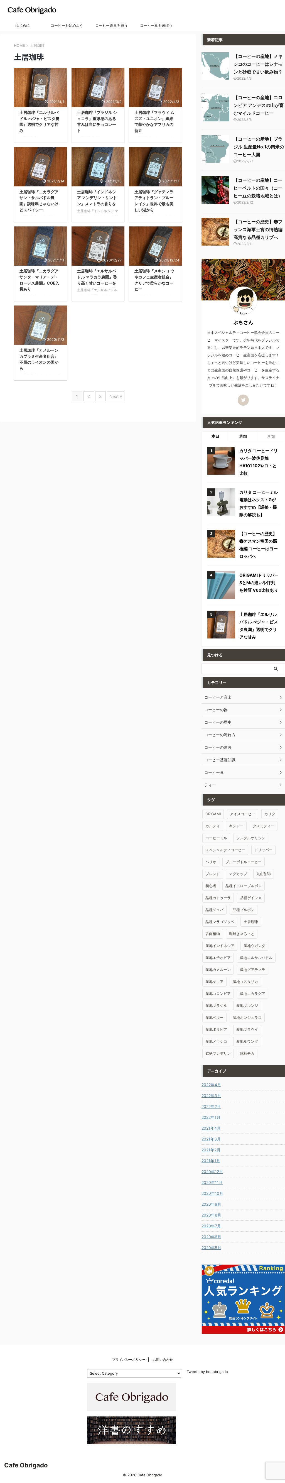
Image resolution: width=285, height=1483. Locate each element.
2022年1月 (211, 1117)
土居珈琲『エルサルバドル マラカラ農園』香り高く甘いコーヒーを (97, 276)
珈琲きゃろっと (241, 933)
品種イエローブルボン (243, 886)
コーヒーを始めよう (67, 25)
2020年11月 (212, 1182)
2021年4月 (211, 1128)
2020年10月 (212, 1193)
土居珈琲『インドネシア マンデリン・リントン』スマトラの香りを (97, 197)
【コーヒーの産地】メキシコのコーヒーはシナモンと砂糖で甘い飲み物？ (258, 64)
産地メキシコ (216, 1041)
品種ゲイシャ (251, 897)
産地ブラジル (216, 1005)
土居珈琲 (251, 921)
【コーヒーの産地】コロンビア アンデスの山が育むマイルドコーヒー (259, 105)
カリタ (269, 814)
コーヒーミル (216, 838)
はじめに (22, 25)
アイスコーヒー (242, 814)
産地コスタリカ (245, 981)
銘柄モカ (247, 1053)
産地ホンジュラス (247, 1017)
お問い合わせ (163, 1359)
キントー (236, 826)
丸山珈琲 (263, 874)
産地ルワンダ (247, 1041)
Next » (115, 396)
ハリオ (210, 862)
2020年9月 (211, 1204)
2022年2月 (211, 1106)
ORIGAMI (213, 814)
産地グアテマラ (252, 969)
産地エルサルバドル (256, 957)
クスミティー (263, 826)
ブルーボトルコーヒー (243, 862)
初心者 (210, 886)
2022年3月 (211, 1095)
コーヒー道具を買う (111, 25)
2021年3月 (211, 1139)
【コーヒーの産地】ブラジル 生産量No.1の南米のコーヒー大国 (259, 146)
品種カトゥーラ (218, 897)
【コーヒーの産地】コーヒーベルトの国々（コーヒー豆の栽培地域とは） (258, 188)
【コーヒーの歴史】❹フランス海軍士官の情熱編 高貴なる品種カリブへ (258, 229)
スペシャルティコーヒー (225, 850)
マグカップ (238, 874)
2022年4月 (211, 1084)
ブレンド (212, 874)
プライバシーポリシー (129, 1359)
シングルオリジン (250, 838)
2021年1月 (211, 1160)
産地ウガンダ (254, 945)
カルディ (212, 826)
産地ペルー (214, 1017)
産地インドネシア (219, 945)
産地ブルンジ (247, 1005)
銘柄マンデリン (218, 1053)
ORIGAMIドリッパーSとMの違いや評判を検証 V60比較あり (259, 582)
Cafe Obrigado (26, 1465)
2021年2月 (211, 1149)
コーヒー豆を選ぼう (156, 25)
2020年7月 (211, 1225)
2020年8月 (211, 1215)
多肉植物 (212, 933)
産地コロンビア (218, 993)
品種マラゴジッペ (219, 921)
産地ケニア (214, 981)
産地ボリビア (216, 1029)
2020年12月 (212, 1171)
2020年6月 (211, 1236)
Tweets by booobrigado (207, 1371)
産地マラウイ (247, 1029)
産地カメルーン (218, 969)
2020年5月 (211, 1247)
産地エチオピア (218, 957)
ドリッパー (263, 850)
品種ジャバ (214, 909)
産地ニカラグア (252, 993)
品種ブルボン (243, 909)
